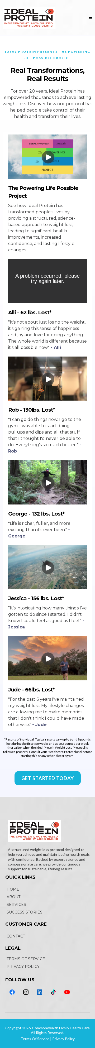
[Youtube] (67, 992)
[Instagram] (26, 992)
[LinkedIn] (39, 992)
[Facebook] (12, 992)
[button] (90, 18)
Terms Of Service (35, 1038)
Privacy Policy (63, 1038)
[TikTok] (53, 992)
